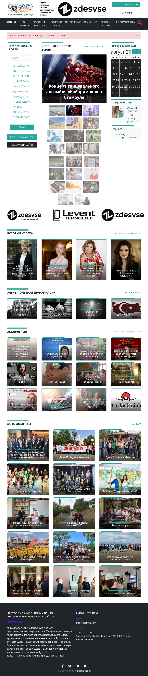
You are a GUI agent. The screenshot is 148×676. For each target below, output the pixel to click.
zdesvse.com (84, 670)
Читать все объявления (126, 331)
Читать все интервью (127, 233)
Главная (12, 22)
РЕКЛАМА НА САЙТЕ (22, 144)
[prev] (134, 51)
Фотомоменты (125, 22)
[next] (139, 51)
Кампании (90, 22)
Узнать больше (131, 292)
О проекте (24, 24)
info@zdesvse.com (86, 622)
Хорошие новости (39, 24)
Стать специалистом (22, 137)
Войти (124, 12)
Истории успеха (106, 24)
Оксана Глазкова (131, 111)
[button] (46, 78)
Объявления (73, 22)
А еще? (136, 423)
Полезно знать (56, 24)
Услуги (122, 137)
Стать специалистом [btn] (126, 4)
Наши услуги (121, 134)
